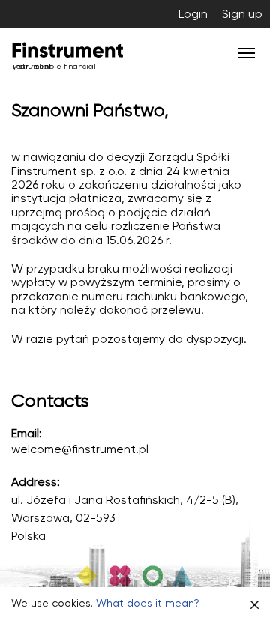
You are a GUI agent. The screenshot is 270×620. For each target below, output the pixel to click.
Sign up (242, 14)
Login (193, 14)
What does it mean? (148, 603)
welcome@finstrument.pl (79, 449)
